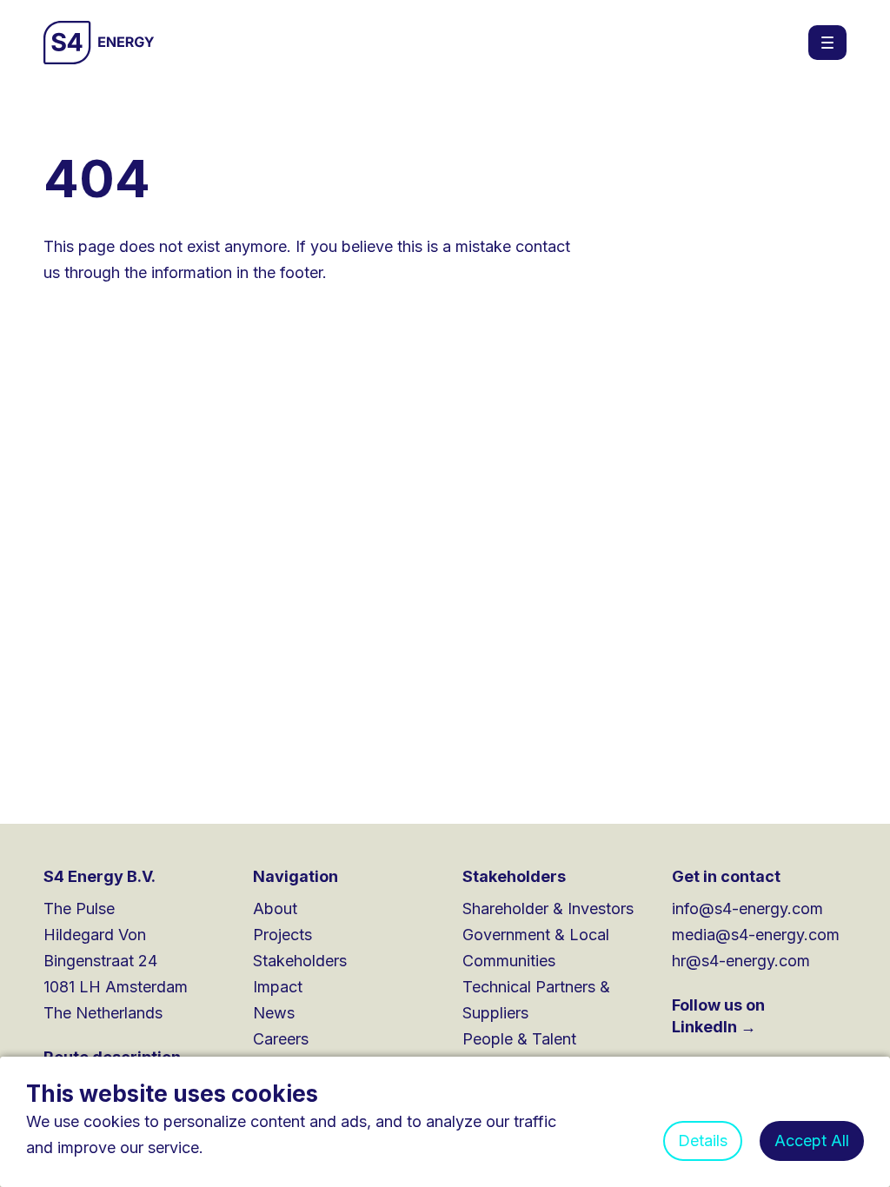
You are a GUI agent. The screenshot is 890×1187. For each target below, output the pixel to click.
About (275, 908)
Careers (281, 1039)
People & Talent (519, 1039)
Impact (277, 987)
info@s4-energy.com (747, 908)
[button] (827, 42)
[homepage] (99, 42)
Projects (282, 934)
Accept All (811, 1140)
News (274, 1013)
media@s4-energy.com (756, 934)
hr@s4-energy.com (741, 961)
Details (702, 1140)
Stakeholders (300, 961)
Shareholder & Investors (548, 908)
